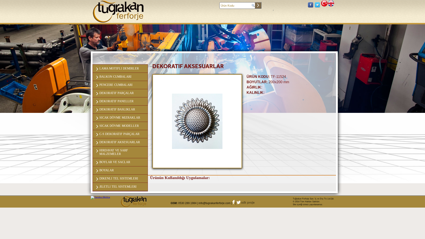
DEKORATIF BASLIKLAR (117, 109)
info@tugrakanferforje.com (214, 203)
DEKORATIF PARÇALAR (116, 93)
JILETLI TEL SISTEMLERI (118, 186)
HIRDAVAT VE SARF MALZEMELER (113, 152)
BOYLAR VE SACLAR (114, 162)
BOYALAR (106, 170)
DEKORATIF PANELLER (116, 101)
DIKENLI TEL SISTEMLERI (118, 178)
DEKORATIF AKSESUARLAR (119, 142)
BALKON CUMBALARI (115, 76)
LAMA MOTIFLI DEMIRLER (119, 68)
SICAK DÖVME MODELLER (119, 125)
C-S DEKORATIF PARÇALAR (119, 134)
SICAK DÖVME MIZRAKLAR (119, 117)
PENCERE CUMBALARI (116, 85)
